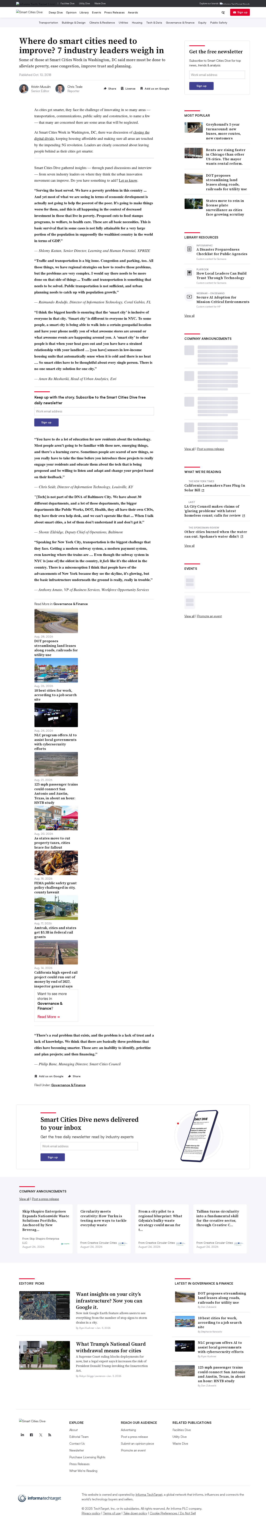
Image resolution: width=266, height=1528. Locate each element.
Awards (133, 12)
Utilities (123, 22)
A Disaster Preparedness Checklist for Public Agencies (222, 251)
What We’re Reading (83, 1471)
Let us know (128, 180)
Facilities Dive (67, 3)
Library (84, 12)
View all (189, 316)
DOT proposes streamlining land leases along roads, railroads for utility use (226, 182)
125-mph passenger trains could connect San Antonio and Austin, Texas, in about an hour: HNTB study (221, 1374)
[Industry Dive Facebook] (31, 1435)
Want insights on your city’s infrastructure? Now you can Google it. (109, 1301)
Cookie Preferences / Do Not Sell (173, 1513)
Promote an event (209, 616)
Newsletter (76, 1450)
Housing (137, 22)
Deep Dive (56, 12)
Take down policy (135, 1513)
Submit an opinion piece (137, 1443)
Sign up (242, 12)
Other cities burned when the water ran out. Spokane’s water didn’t (215, 534)
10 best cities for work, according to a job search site (220, 1323)
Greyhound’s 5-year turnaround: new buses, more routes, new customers (223, 131)
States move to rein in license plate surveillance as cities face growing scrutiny (225, 207)
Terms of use (112, 1513)
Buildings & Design (73, 22)
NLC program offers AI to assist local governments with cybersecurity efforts (221, 1347)
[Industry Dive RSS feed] (50, 1435)
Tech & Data (154, 22)
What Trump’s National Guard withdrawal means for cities (111, 1347)
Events (96, 12)
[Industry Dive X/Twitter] (40, 1435)
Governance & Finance (180, 22)
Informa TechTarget (149, 1494)
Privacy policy (91, 1513)
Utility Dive (84, 3)
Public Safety (218, 22)
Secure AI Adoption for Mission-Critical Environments (223, 299)
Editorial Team (79, 1437)
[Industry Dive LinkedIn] (22, 1435)
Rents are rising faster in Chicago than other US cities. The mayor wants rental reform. (226, 157)
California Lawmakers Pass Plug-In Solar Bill (214, 487)
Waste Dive (100, 3)
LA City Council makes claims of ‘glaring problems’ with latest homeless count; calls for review (213, 511)
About (73, 1430)
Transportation (48, 22)
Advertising (128, 1430)
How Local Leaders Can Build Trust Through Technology (221, 275)
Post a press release (210, 449)
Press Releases (114, 12)
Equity (202, 22)
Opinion (71, 12)
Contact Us (77, 1443)
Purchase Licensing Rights (87, 1457)
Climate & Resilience (102, 22)
